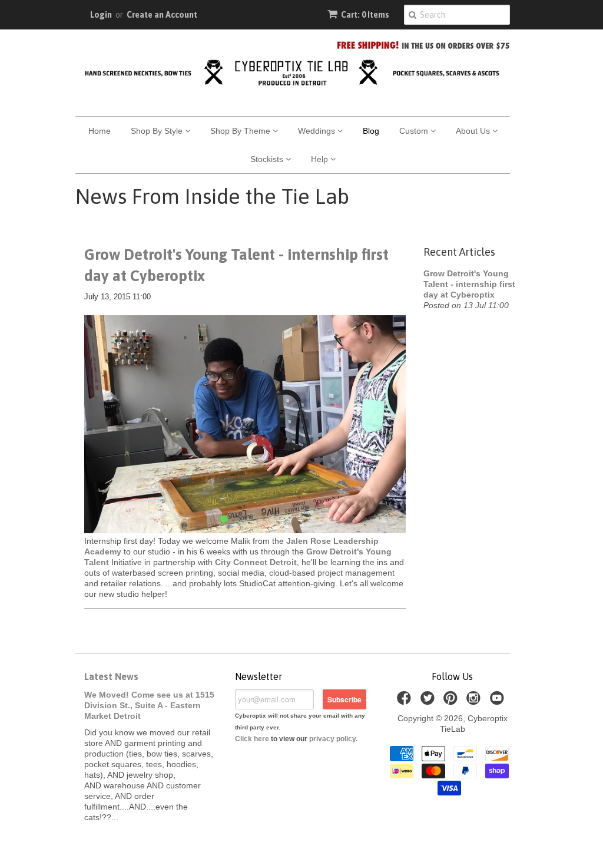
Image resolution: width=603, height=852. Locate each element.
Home (99, 131)
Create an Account (162, 14)
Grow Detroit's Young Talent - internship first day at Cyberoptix (236, 265)
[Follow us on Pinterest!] (452, 701)
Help (320, 159)
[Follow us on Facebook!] (406, 701)
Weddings (317, 131)
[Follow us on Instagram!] (475, 701)
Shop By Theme (241, 131)
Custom (414, 131)
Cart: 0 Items (365, 14)
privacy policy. (333, 739)
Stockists (268, 159)
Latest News (111, 676)
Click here (252, 739)
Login (101, 14)
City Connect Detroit (256, 562)
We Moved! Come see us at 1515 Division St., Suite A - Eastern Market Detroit (149, 705)
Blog (371, 131)
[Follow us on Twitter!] (429, 701)
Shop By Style (158, 131)
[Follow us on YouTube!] (499, 701)
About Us (474, 131)
